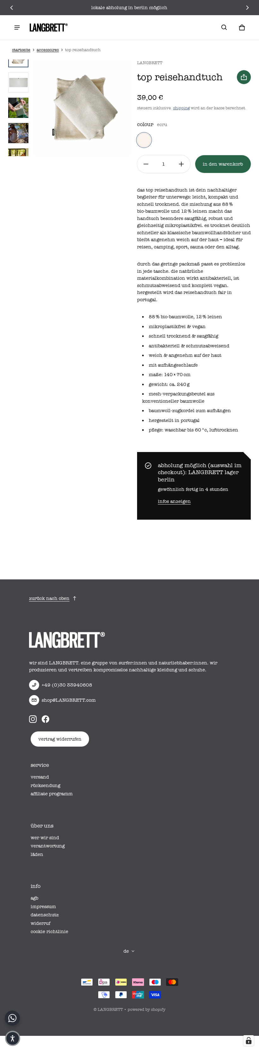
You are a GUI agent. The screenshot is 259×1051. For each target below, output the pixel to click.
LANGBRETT (110, 1009)
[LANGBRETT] (49, 27)
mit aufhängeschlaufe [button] (173, 365)
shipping (181, 108)
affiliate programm (52, 794)
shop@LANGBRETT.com (69, 700)
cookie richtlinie (49, 931)
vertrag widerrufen (59, 739)
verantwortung (48, 846)
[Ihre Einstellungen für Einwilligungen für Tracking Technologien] (248, 1040)
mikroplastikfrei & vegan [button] (177, 326)
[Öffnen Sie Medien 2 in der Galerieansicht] (18, 82)
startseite (21, 49)
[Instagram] (33, 719)
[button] (224, 27)
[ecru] (144, 140)
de (126, 951)
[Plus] (181, 164)
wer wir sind (45, 837)
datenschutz (45, 915)
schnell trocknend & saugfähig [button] (183, 336)
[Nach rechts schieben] (247, 7)
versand (40, 777)
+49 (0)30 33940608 (67, 685)
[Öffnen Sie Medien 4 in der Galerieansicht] (18, 133)
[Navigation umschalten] (17, 27)
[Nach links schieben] (11, 7)
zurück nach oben (49, 598)
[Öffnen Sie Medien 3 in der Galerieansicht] (18, 108)
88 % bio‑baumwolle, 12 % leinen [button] (185, 317)
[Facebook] (45, 719)
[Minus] (146, 164)
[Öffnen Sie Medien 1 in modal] (81, 107)
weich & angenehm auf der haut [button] (185, 355)
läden (37, 854)
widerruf (40, 923)
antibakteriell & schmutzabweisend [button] (189, 346)
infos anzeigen (174, 501)
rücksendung (45, 785)
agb (34, 898)
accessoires (48, 49)
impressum (43, 906)
